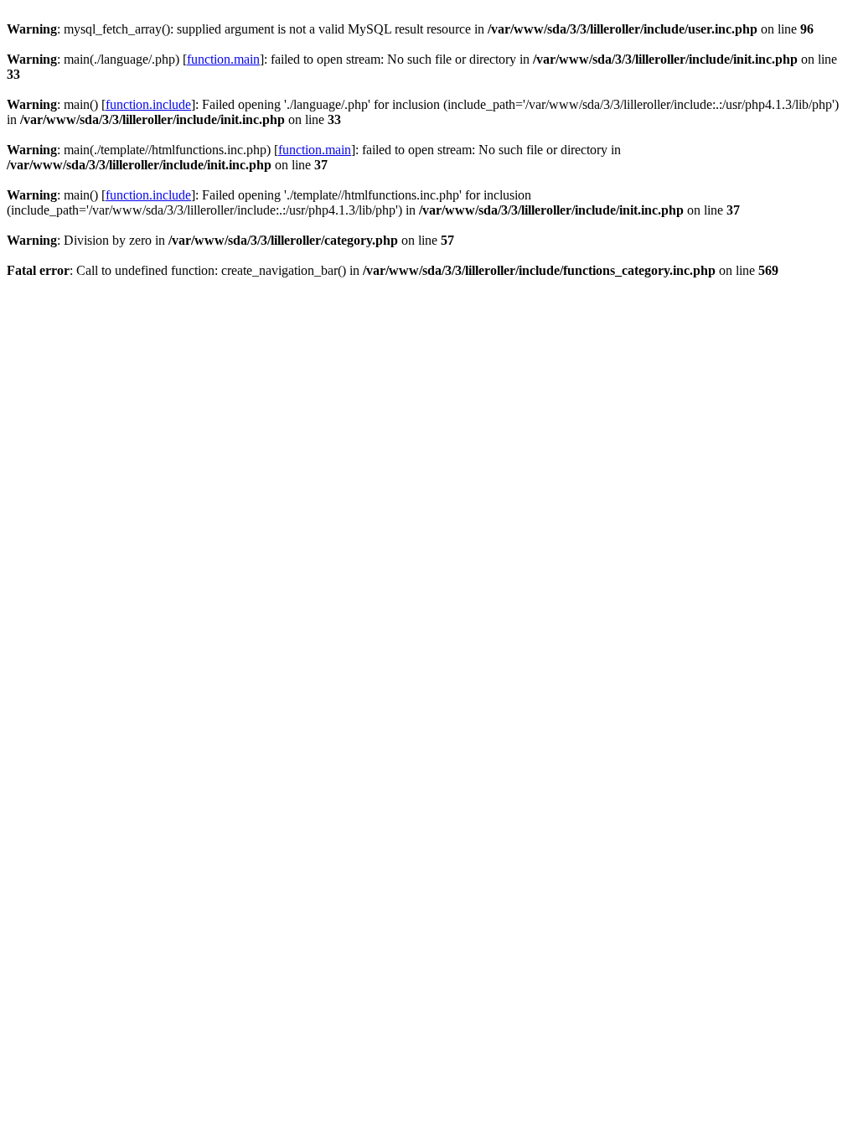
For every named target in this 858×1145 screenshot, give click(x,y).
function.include (148, 104)
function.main (223, 59)
